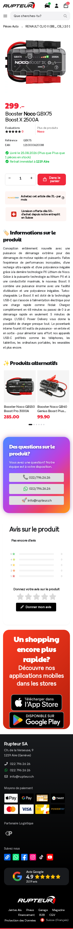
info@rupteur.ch (36, 500)
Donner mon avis (38, 607)
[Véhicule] (47, 5)
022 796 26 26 (20, 764)
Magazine (58, 910)
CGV (52, 915)
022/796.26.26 (36, 477)
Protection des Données (20, 920)
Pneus (30, 910)
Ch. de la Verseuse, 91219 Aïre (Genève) (18, 749)
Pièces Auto (11, 26)
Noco (40, 131)
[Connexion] (56, 5)
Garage (43, 910)
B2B (42, 915)
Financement (26, 915)
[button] (30, 424)
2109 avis (31, 881)
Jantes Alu (14, 910)
